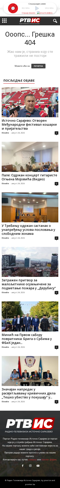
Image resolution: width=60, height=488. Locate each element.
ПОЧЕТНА (38, 66)
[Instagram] (30, 466)
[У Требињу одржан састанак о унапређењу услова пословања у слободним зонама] (30, 207)
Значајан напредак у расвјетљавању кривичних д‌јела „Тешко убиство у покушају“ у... (29, 393)
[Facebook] (22, 466)
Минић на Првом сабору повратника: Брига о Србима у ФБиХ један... (27, 339)
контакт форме (49, 459)
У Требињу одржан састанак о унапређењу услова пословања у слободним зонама (28, 230)
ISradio (5, 132)
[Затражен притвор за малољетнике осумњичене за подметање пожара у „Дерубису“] (30, 262)
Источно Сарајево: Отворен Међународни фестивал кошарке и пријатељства (29, 124)
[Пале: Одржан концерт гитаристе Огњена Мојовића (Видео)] (30, 157)
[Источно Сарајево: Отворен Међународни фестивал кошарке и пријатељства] (30, 102)
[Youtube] (37, 466)
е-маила (32, 459)
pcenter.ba (30, 484)
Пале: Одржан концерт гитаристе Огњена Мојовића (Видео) (29, 177)
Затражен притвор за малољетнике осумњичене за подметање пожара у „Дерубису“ (29, 284)
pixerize (48, 480)
